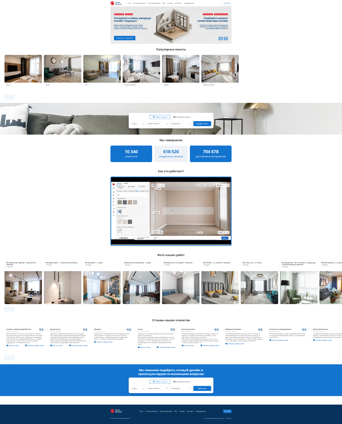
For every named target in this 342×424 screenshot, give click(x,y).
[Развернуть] (143, 123)
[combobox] (138, 123)
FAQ (163, 3)
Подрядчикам (189, 3)
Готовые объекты (139, 3)
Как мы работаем (154, 3)
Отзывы (170, 3)
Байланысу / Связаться (124, 38)
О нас (129, 3)
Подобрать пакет (202, 124)
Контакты (178, 3)
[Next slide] (226, 38)
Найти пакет (202, 388)
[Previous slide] (220, 38)
